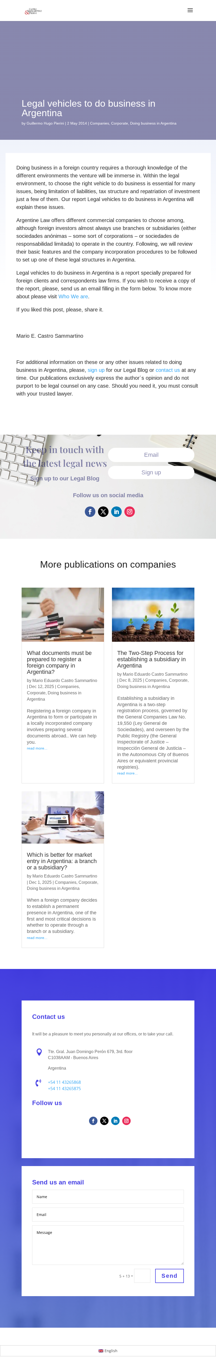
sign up (96, 370)
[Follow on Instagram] (129, 511)
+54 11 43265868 (64, 1082)
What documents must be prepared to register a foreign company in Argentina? (59, 662)
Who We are (73, 296)
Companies (99, 123)
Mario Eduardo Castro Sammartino (64, 680)
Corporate (119, 123)
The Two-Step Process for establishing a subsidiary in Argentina (151, 659)
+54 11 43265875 (64, 1088)
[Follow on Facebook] (90, 511)
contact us (168, 370)
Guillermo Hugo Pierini (45, 123)
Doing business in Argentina (153, 123)
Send (169, 1275)
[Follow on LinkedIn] (116, 511)
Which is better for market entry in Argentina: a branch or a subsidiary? (62, 861)
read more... (37, 748)
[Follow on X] (103, 511)
